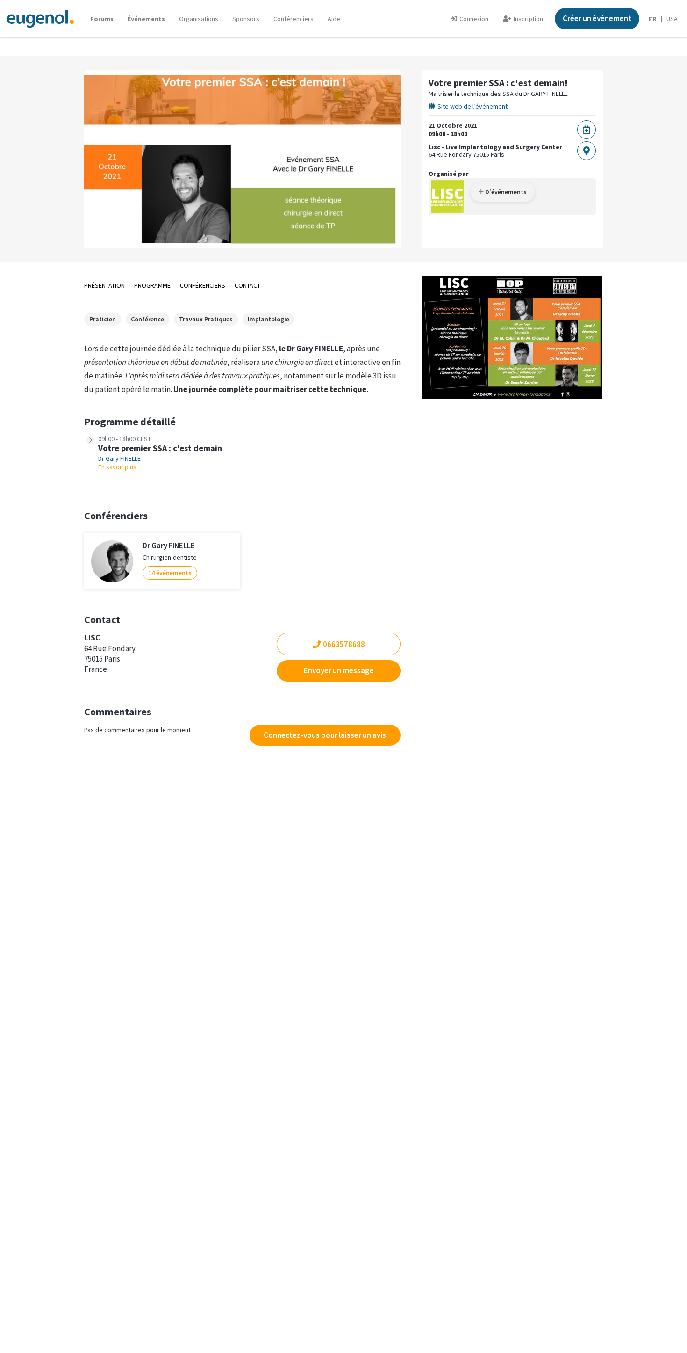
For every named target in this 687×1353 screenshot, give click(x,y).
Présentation (104, 285)
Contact (247, 285)
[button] (334, 18)
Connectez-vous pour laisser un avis (325, 735)
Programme (152, 285)
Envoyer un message (339, 670)
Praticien (102, 319)
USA (672, 19)
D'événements (505, 192)
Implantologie (268, 319)
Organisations (198, 19)
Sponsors (245, 19)
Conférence (147, 319)
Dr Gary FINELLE (119, 458)
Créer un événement (597, 18)
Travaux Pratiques (206, 319)
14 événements (170, 572)
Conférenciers (293, 19)
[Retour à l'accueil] (40, 18)
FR (653, 19)
